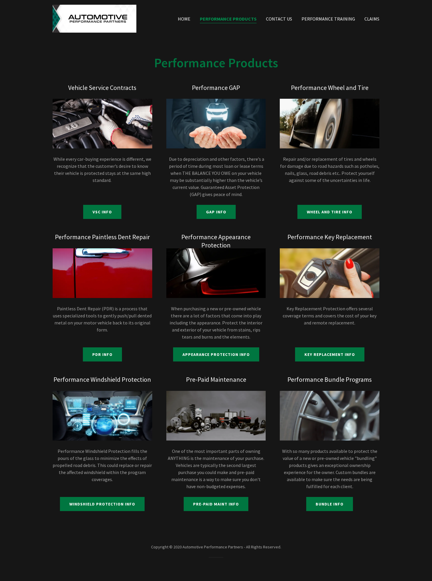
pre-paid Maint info (216, 504)
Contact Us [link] (279, 19)
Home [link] (184, 19)
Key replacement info (329, 354)
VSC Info (102, 212)
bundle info (330, 504)
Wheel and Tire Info (329, 212)
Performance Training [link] (328, 19)
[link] (94, 18)
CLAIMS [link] (371, 19)
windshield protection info (102, 504)
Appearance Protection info (216, 354)
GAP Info (216, 212)
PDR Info (102, 354)
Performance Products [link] (228, 19)
